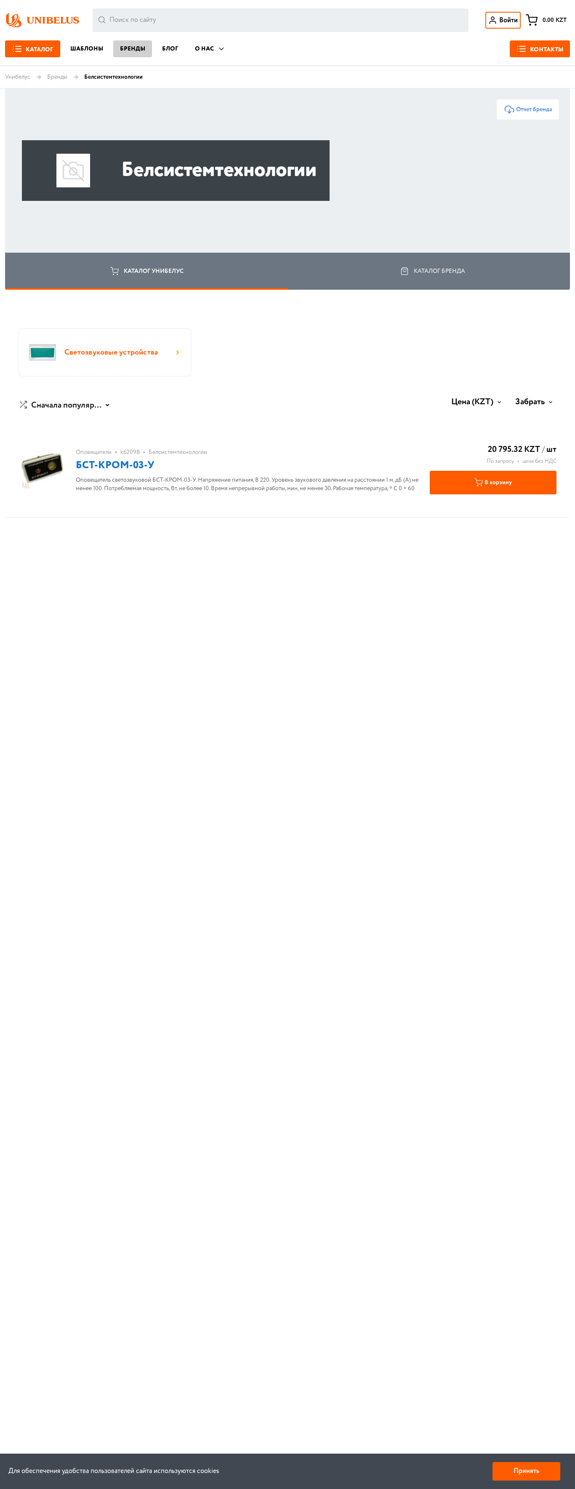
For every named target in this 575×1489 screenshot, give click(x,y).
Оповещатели (94, 452)
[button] (65, 405)
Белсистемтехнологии (178, 452)
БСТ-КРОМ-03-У (115, 465)
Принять (526, 1471)
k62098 (130, 452)
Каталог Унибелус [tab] (154, 271)
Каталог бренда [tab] (439, 271)
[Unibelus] (42, 20)
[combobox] (281, 20)
